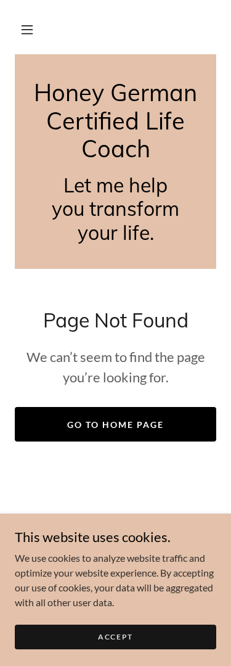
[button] (27, 29)
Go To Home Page (115, 424)
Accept (115, 636)
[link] (115, 121)
